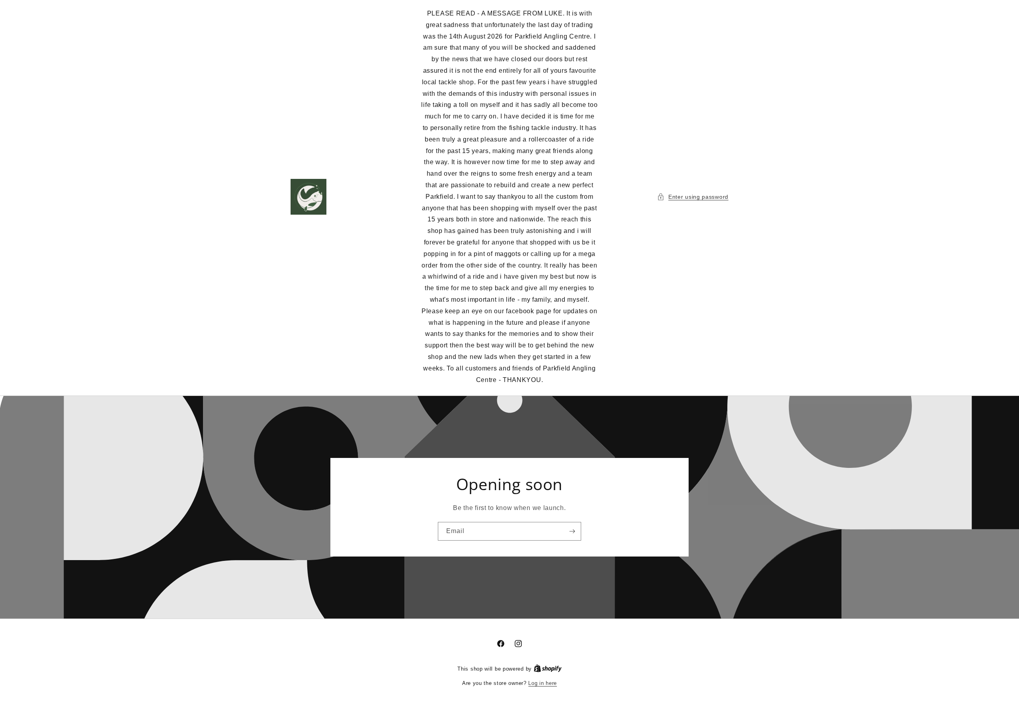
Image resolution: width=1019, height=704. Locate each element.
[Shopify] (548, 669)
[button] (692, 197)
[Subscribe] (572, 531)
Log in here (542, 683)
